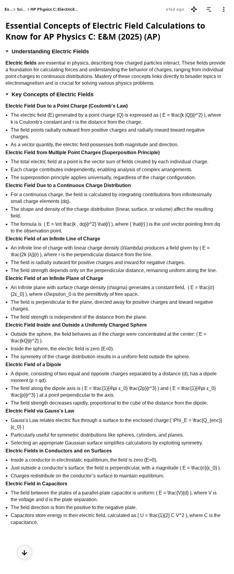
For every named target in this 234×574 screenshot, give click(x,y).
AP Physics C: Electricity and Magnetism (70, 9)
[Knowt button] (194, 9)
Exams (11, 9)
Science (25, 9)
